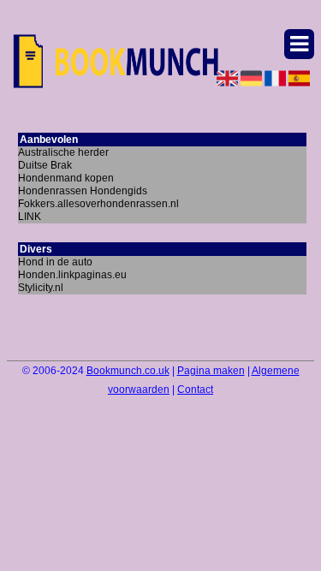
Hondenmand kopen (66, 178)
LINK (29, 217)
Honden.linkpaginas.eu (72, 275)
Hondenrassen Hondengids (82, 191)
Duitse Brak (45, 165)
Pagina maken (211, 371)
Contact (195, 390)
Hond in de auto (55, 262)
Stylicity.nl (40, 288)
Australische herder (63, 152)
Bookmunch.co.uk (127, 371)
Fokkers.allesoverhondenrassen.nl (98, 204)
